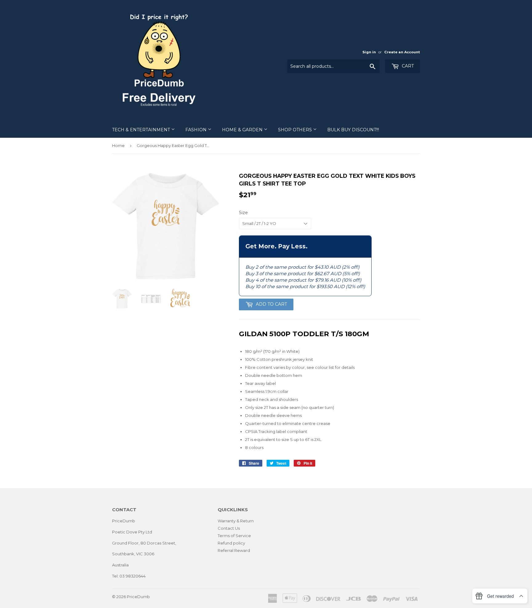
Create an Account (402, 52)
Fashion (196, 130)
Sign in (369, 52)
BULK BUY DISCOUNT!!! (353, 130)
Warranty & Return (236, 520)
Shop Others (295, 130)
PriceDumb (138, 596)
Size (243, 212)
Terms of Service (234, 535)
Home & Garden (243, 130)
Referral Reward (234, 550)
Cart (407, 66)
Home (118, 145)
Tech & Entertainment (141, 130)
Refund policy (231, 543)
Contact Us (229, 528)
